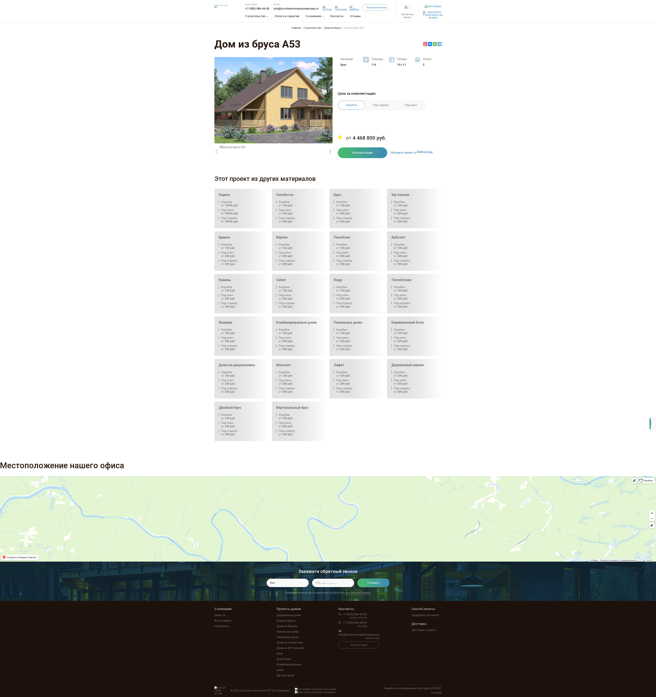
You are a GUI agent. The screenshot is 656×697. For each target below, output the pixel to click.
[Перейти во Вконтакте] (433, 14)
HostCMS (436, 693)
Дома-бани (284, 659)
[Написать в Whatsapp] (328, 7)
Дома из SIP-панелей (290, 648)
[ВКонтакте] (430, 44)
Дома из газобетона (290, 642)
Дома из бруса (286, 620)
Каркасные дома (287, 631)
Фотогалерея (222, 620)
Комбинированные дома (289, 667)
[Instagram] (425, 44)
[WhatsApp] (435, 44)
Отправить (373, 582)
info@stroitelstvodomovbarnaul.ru (296, 8)
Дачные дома (285, 675)
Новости (220, 615)
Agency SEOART (433, 688)
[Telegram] (440, 44)
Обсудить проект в (403, 152)
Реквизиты (221, 626)
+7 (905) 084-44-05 (257, 8)
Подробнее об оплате (425, 615)
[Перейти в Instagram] (433, 5)
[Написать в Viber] (355, 7)
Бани (280, 653)
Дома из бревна (287, 626)
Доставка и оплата (424, 630)
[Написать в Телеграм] (341, 7)
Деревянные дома (289, 615)
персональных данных (357, 593)
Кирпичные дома (288, 637)
